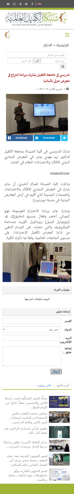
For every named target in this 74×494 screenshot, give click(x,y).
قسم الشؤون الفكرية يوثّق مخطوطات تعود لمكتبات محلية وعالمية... (27, 475)
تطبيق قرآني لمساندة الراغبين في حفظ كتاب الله (25, 430)
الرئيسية (62, 45)
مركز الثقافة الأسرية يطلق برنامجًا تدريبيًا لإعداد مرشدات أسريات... (25, 444)
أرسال (56, 371)
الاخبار (47, 45)
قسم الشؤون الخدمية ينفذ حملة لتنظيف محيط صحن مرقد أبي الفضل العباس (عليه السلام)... (27, 460)
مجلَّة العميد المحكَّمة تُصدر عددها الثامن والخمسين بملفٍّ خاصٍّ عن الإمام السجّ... (26, 402)
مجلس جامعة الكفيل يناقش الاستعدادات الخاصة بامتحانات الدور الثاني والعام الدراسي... (28, 417)
